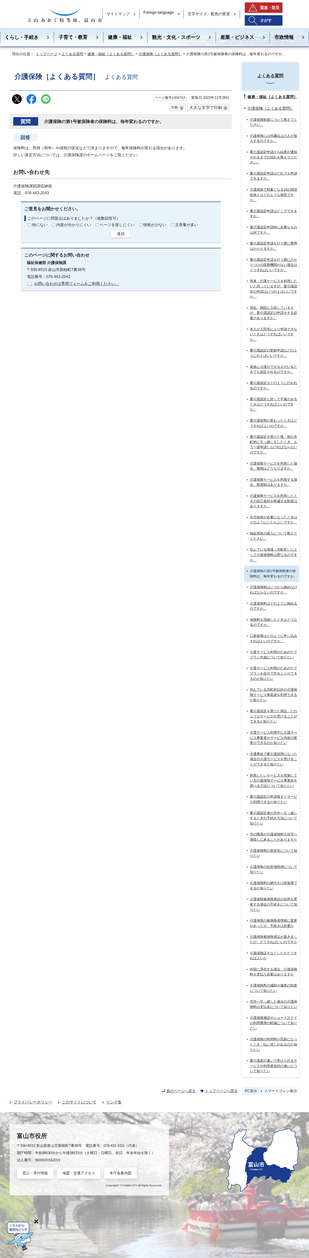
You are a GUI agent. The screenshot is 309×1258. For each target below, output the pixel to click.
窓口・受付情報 (35, 1173)
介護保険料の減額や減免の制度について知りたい (273, 988)
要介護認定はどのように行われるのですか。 (273, 385)
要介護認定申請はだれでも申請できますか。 (273, 176)
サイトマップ (118, 14)
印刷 (174, 107)
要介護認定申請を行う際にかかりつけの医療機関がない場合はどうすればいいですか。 (273, 265)
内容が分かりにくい (73, 225)
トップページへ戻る (221, 1091)
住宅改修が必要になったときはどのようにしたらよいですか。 (273, 519)
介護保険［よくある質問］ (160, 54)
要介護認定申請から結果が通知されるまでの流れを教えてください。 (273, 157)
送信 (121, 234)
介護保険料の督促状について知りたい (273, 853)
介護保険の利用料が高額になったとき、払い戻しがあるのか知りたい (273, 1044)
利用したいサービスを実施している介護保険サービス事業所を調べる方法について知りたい (273, 780)
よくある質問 (72, 54)
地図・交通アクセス (79, 1173)
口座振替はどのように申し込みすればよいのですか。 (273, 638)
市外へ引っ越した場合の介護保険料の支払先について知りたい (273, 1004)
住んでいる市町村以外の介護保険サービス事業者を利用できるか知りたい (273, 695)
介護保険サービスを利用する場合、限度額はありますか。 (273, 482)
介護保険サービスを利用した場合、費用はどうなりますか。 (273, 466)
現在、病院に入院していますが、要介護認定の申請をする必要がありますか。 (273, 313)
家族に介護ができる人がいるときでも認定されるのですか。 (273, 369)
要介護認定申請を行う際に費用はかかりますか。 (273, 245)
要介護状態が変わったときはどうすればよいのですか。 (273, 423)
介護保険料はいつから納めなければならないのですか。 (273, 589)
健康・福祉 (120, 37)
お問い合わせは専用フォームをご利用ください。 (76, 284)
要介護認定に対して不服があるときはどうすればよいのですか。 (273, 404)
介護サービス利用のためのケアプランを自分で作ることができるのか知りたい (273, 673)
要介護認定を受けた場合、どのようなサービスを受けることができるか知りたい (273, 716)
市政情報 (284, 37)
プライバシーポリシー (33, 1102)
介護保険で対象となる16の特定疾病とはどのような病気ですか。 (274, 195)
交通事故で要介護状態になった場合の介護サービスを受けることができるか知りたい (273, 759)
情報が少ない (154, 225)
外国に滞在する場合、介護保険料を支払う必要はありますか (273, 971)
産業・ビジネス (237, 37)
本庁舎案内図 (120, 1173)
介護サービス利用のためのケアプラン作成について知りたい (273, 654)
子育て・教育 (73, 37)
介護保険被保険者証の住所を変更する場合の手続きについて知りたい (273, 904)
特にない (40, 225)
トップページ (46, 54)
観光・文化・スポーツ (176, 37)
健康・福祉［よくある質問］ (110, 54)
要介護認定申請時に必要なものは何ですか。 (273, 229)
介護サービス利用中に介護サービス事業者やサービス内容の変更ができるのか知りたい (273, 737)
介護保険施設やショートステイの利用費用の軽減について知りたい (273, 1023)
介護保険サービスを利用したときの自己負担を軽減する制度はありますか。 (273, 501)
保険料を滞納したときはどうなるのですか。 (273, 622)
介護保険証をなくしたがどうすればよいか (273, 955)
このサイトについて (79, 1102)
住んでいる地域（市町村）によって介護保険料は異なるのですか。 (273, 555)
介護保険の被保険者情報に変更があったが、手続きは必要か (273, 923)
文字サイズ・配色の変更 (209, 14)
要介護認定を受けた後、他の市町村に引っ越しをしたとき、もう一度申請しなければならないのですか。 (273, 444)
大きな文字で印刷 (205, 107)
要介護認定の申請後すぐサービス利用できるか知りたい (273, 799)
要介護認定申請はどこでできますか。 (273, 213)
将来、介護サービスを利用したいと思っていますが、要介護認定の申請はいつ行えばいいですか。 (273, 288)
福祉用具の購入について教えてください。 (273, 536)
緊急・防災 (270, 8)
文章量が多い (186, 225)
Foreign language (158, 12)
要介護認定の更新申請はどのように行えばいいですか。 (273, 353)
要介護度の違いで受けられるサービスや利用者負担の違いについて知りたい (273, 1066)
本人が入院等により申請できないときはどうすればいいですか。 (273, 334)
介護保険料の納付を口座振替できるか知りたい (273, 885)
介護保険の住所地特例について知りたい (273, 869)
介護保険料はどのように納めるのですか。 (273, 606)
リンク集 (114, 1102)
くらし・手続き (22, 37)
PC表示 (251, 1091)
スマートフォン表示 (280, 1091)
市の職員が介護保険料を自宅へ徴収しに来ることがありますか (273, 836)
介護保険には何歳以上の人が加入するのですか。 (273, 138)
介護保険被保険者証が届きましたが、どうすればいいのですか (273, 939)
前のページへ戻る (181, 1091)
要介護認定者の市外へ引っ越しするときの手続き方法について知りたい (273, 818)
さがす (266, 20)
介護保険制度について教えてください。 (273, 122)
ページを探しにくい (117, 225)
